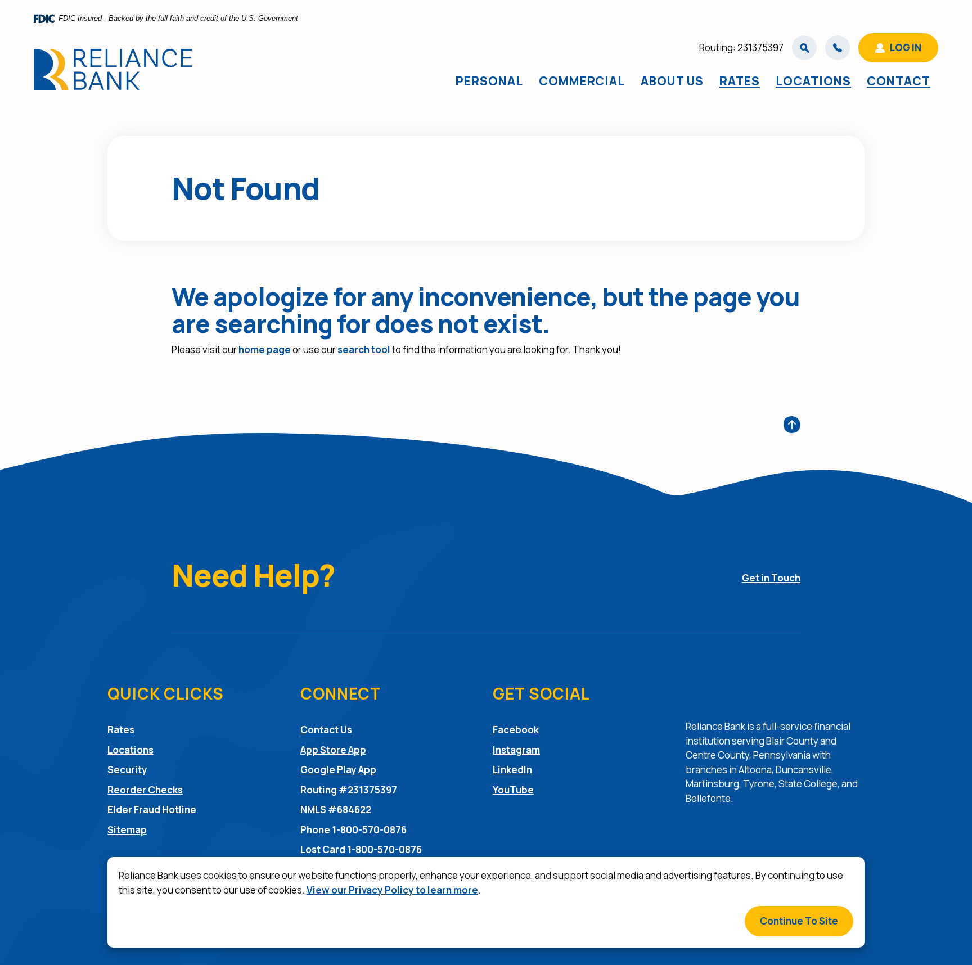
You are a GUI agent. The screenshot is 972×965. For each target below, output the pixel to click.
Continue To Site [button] (799, 920)
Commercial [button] (582, 81)
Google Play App (338, 769)
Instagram (516, 749)
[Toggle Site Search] (804, 47)
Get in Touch (771, 577)
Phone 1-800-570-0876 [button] (353, 829)
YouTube (513, 789)
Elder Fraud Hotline (151, 809)
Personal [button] (489, 81)
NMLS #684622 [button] (335, 809)
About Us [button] (672, 81)
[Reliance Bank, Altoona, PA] (113, 69)
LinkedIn (512, 769)
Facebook (516, 729)
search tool (364, 349)
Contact (898, 81)
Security (127, 769)
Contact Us (326, 729)
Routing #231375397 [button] (348, 789)
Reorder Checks (145, 789)
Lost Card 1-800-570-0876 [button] (361, 849)
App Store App (333, 749)
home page (264, 349)
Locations (813, 81)
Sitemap (127, 829)
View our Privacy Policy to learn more (392, 889)
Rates (739, 81)
